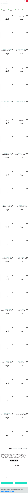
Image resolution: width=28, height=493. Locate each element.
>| (26, 448)
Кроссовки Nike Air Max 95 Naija (7, 362)
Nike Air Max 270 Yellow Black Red (21, 171)
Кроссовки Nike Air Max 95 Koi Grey (21, 362)
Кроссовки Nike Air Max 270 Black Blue (21, 414)
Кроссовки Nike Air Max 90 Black (21, 223)
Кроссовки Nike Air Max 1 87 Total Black (7, 223)
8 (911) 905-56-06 (27, 1)
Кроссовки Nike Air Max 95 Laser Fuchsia (21, 154)
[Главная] (1, 3)
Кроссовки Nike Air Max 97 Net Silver (7, 15)
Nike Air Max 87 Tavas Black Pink (21, 310)
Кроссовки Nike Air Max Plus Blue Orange (21, 206)
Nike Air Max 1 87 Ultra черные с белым (7, 171)
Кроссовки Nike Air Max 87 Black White (7, 310)
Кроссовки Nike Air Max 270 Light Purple (7, 345)
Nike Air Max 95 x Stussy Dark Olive (7, 397)
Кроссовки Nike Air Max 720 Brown (7, 258)
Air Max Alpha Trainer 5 (17, 11)
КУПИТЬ (7, 482)
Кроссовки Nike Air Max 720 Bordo (7, 154)
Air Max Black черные (24, 11)
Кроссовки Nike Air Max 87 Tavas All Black (21, 258)
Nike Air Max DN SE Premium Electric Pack (7, 414)
